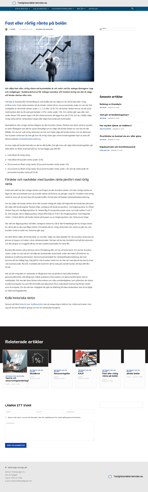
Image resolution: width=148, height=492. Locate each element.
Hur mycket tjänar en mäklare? (116, 125)
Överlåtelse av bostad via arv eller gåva (120, 136)
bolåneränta (10, 105)
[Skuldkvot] (37, 358)
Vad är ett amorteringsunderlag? (17, 379)
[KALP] (86, 358)
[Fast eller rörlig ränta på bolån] (110, 358)
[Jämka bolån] (134, 358)
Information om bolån (44, 29)
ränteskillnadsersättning (29, 139)
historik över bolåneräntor (31, 304)
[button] (132, 9)
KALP (81, 373)
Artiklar (103, 107)
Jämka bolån (133, 373)
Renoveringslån (62, 373)
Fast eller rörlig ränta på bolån (110, 374)
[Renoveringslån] (61, 358)
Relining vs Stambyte (110, 104)
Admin (13, 29)
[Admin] (7, 29)
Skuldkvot (35, 373)
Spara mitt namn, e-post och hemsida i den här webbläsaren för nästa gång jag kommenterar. (44, 417)
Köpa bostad (104, 150)
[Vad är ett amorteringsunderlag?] (17, 361)
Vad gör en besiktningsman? (114, 114)
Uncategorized (105, 129)
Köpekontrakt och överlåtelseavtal (117, 147)
